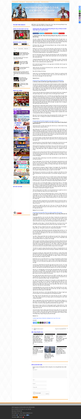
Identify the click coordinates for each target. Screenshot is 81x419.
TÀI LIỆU (41, 19)
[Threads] (80, 16)
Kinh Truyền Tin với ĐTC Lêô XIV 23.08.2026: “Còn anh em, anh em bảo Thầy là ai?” (61, 338)
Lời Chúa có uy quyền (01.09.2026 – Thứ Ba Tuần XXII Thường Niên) (24, 79)
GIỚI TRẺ (51, 19)
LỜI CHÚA (36, 19)
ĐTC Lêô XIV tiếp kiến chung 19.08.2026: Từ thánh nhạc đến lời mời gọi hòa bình (38, 351)
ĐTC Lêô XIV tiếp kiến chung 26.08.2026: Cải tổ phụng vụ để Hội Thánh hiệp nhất (48, 338)
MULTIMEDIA (57, 19)
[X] (80, 13)
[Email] (80, 20)
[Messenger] (80, 9)
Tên (34, 379)
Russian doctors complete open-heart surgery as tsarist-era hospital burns (48, 80)
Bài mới (15, 48)
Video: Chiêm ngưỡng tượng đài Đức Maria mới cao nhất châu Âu (49, 355)
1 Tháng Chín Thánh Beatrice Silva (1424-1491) (24, 84)
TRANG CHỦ (13, 19)
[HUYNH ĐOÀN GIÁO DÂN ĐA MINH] (40, 10)
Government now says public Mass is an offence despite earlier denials (47, 212)
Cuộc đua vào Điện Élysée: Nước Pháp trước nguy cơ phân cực (24, 63)
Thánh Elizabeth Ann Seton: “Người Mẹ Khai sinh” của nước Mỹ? (24, 53)
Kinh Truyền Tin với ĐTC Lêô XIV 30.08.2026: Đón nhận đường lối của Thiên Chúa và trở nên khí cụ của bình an (37, 339)
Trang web (35, 387)
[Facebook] (65, 2)
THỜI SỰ (45, 31)
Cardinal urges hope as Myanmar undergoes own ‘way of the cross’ (46, 318)
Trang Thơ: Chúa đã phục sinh (60, 328)
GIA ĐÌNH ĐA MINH (30, 19)
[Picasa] (67, 2)
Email (34, 383)
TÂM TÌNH (46, 19)
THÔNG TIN (23, 19)
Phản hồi (26, 48)
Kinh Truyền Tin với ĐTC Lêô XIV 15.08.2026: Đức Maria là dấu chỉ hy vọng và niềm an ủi (61, 351)
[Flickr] (66, 2)
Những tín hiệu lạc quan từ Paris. (38, 329)
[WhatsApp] (80, 11)
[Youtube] (68, 2)
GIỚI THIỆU (18, 19)
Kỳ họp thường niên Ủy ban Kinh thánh (24, 68)
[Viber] (80, 18)
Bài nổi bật (21, 48)
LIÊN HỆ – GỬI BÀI (64, 19)
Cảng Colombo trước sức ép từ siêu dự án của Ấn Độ (21, 58)
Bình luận (35, 369)
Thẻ (14, 50)
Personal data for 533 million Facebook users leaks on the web (46, 121)
